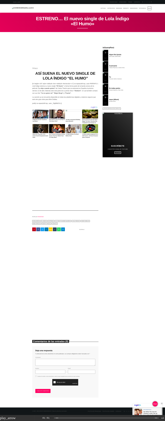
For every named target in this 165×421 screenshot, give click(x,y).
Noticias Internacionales (74, 313)
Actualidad (37, 313)
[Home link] (23, 8)
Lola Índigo (76, 221)
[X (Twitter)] (144, 2)
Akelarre (36, 221)
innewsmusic (41, 216)
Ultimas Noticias (62, 248)
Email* (69, 368)
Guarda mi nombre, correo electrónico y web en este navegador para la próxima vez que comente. (58, 376)
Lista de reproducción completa (111, 108)
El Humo (43, 221)
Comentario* (38, 357)
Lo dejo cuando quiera (63, 221)
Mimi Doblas (85, 221)
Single (55, 223)
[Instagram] (149, 2)
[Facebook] (151, 2)
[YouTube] (142, 2)
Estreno (51, 221)
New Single (36, 223)
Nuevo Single (46, 223)
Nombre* (37, 368)
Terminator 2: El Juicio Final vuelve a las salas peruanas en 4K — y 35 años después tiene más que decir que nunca (47, 322)
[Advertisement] (65, 55)
